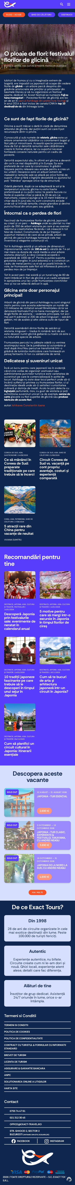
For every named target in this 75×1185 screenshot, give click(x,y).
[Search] (62, 4)
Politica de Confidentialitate (23, 1038)
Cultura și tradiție (35, 66)
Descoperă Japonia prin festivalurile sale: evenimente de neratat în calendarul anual (19, 621)
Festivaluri (50, 66)
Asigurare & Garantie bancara (24, 1068)
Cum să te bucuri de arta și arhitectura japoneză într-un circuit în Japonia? (54, 684)
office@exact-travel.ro (26, 1124)
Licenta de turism (15, 1061)
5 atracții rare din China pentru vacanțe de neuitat (18, 529)
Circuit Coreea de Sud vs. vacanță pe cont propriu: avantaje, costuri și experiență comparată (54, 469)
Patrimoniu (20, 519)
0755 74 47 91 (17, 1111)
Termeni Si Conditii (16, 1025)
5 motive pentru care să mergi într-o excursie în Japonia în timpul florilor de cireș (55, 619)
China (6, 519)
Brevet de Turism (15, 1055)
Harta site (11, 1088)
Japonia (17, 66)
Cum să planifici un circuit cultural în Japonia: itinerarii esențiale (19, 749)
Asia (24, 66)
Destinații (8, 66)
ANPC (7, 1075)
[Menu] (69, 4)
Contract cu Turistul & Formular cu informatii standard (35, 1046)
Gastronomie (10, 455)
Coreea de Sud (11, 452)
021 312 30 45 (17, 1117)
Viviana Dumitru (13, 539)
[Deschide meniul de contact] (69, 1179)
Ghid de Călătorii (41, 14)
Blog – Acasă (14, 14)
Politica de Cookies (17, 1031)
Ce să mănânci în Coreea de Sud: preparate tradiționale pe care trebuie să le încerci (19, 467)
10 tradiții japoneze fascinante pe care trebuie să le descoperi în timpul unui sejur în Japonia (19, 686)
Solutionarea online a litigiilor (25, 1081)
